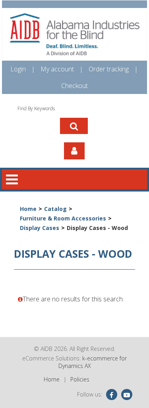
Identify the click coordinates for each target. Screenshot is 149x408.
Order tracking (109, 69)
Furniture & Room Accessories (63, 218)
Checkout (74, 85)
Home (28, 209)
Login (18, 69)
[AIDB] (74, 34)
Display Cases (39, 228)
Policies (79, 379)
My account (57, 69)
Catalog (55, 209)
